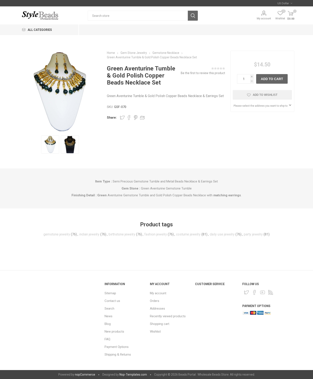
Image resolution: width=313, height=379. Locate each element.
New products (114, 331)
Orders (154, 301)
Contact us (112, 301)
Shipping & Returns (118, 354)
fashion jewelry (155, 234)
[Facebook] (254, 292)
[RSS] (270, 292)
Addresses (157, 308)
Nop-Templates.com (133, 374)
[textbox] (138, 16)
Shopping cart (159, 324)
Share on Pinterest (136, 117)
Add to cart (272, 79)
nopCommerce (85, 374)
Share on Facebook (129, 117)
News (108, 316)
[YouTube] (262, 292)
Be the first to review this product (203, 73)
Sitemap (110, 293)
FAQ (107, 339)
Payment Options (117, 347)
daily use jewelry (222, 234)
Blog (108, 324)
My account (264, 18)
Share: (112, 117)
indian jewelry (89, 234)
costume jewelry (188, 234)
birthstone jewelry (122, 234)
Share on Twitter (122, 117)
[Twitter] (246, 292)
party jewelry (253, 234)
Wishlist (155, 331)
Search (193, 16)
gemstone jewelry (56, 234)
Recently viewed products (168, 316)
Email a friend (142, 117)
